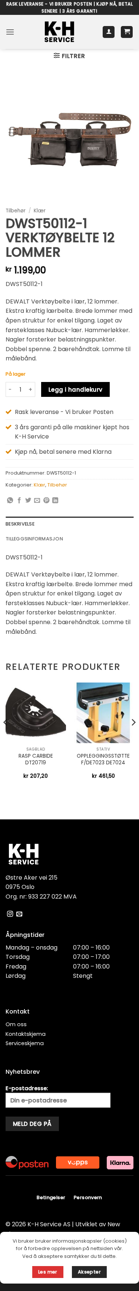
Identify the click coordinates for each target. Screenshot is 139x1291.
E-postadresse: (27, 1088)
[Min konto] (109, 32)
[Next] (133, 737)
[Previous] (5, 737)
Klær (40, 210)
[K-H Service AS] (59, 32)
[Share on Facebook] (19, 500)
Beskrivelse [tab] (20, 524)
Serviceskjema (25, 1043)
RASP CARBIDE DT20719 (36, 759)
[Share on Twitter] (28, 500)
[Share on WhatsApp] (10, 500)
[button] (10, 32)
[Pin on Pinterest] (46, 500)
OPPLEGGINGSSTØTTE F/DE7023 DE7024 (103, 759)
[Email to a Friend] (37, 500)
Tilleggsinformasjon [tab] (34, 539)
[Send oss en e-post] (19, 914)
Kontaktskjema (26, 1034)
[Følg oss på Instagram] (10, 914)
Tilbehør (16, 210)
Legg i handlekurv (76, 390)
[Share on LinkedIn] (55, 500)
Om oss (16, 1024)
